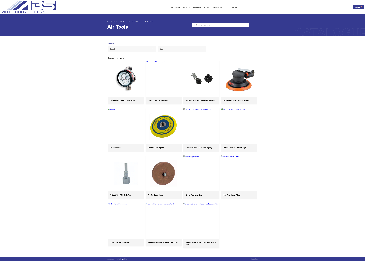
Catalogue (186, 7)
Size (161, 49)
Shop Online (175, 7)
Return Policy (255, 259)
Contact (235, 7)
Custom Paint (217, 7)
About (227, 7)
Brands (207, 7)
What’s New (197, 7)
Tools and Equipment (130, 22)
